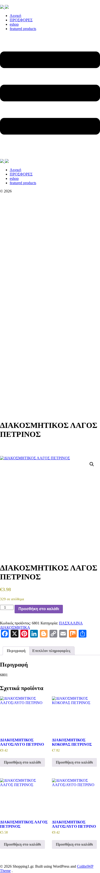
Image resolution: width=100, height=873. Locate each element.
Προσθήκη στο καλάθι (38, 609)
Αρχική (15, 16)
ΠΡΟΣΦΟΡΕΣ (21, 20)
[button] (91, 464)
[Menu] (50, 97)
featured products (23, 29)
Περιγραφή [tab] (16, 651)
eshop (14, 24)
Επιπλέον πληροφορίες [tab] (51, 651)
